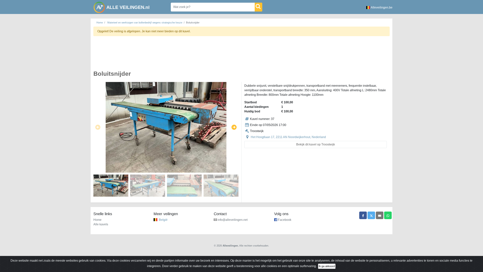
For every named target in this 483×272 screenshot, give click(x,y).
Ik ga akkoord (327, 266)
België (163, 219)
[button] (97, 127)
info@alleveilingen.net (233, 219)
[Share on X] (371, 215)
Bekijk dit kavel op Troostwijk (315, 144)
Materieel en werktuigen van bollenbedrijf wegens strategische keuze (144, 22)
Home (99, 22)
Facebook (284, 219)
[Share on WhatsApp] (388, 215)
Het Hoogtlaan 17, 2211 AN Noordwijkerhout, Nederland (288, 137)
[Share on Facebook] (363, 215)
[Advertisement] (206, 55)
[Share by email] (379, 215)
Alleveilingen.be (381, 7)
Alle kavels (100, 224)
